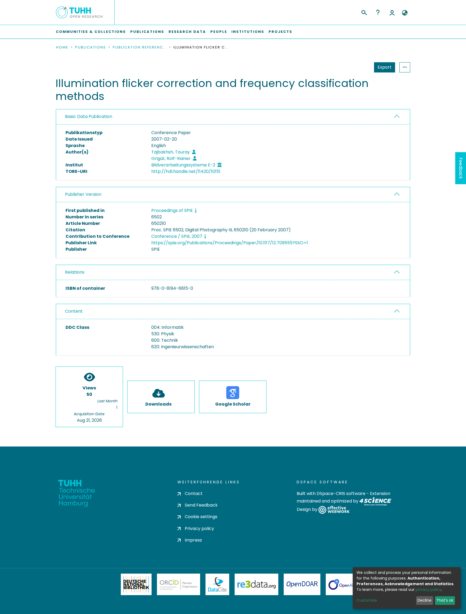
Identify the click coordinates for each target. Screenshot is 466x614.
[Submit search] (364, 12)
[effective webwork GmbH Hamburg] (334, 510)
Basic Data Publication (88, 116)
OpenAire (343, 584)
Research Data (187, 31)
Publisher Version (83, 194)
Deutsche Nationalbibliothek (136, 584)
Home (62, 47)
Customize (367, 600)
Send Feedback (201, 505)
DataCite (217, 584)
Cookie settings (201, 517)
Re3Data (256, 584)
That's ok (444, 600)
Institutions (247, 31)
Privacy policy (199, 528)
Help (378, 12)
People (218, 31)
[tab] (233, 116)
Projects (280, 31)
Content (74, 311)
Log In (392, 12)
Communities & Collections (91, 31)
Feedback (461, 168)
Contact (194, 493)
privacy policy (428, 589)
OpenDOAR (302, 584)
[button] (404, 13)
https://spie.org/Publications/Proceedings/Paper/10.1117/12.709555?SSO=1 (229, 243)
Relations (74, 272)
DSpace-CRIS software (341, 493)
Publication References (140, 47)
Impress (193, 540)
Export (385, 67)
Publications (147, 31)
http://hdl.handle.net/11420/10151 (185, 171)
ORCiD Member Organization (178, 584)
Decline (424, 600)
